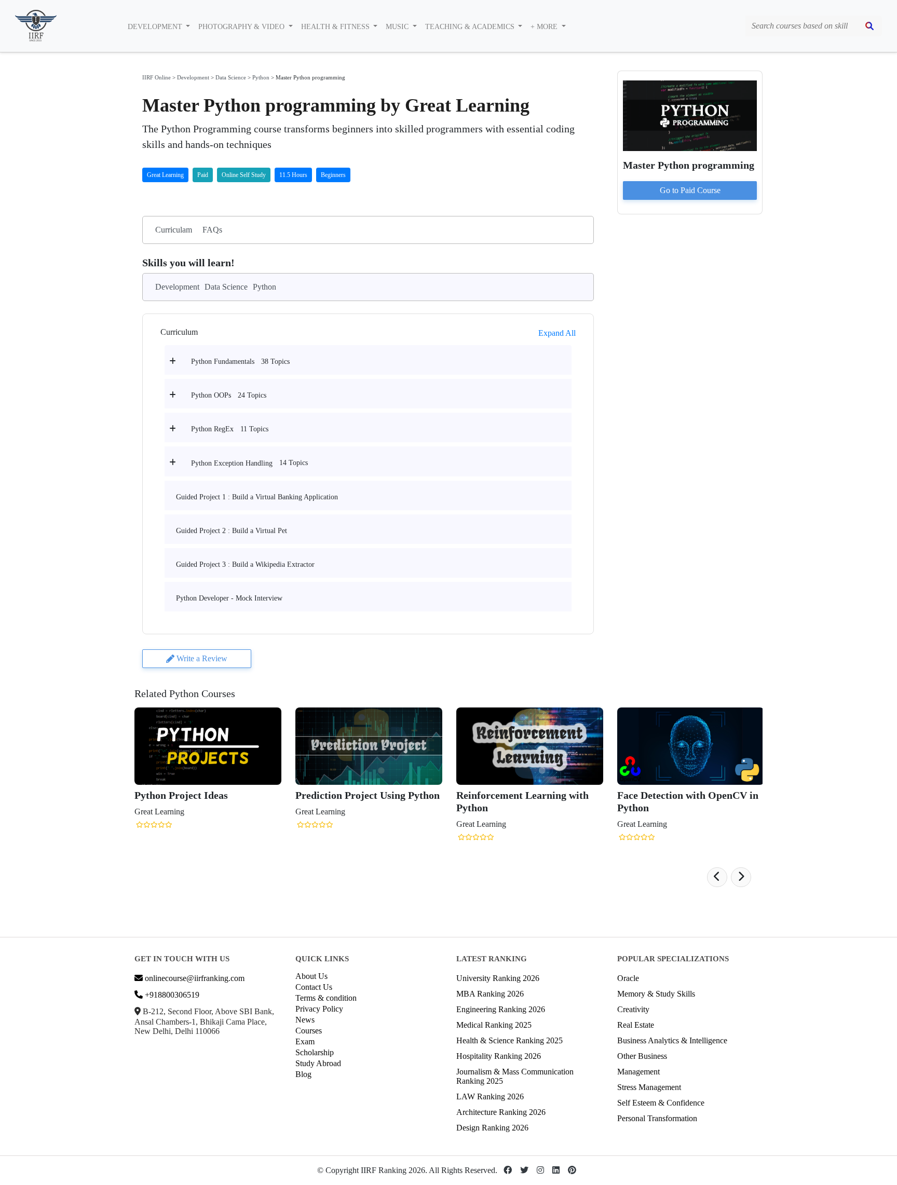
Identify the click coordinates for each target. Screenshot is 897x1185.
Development (193, 77)
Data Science (230, 77)
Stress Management (649, 1087)
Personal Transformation (657, 1118)
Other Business (642, 1056)
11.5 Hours (293, 175)
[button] (717, 877)
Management (638, 1071)
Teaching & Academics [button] (471, 27)
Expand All (557, 333)
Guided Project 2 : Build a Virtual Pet (231, 531)
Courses (308, 1030)
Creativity (633, 1009)
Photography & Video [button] (242, 27)
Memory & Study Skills (656, 993)
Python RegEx (212, 429)
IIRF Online (156, 77)
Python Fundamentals (222, 361)
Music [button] (398, 27)
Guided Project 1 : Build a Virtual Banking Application (257, 497)
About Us (311, 976)
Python (260, 77)
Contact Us (313, 987)
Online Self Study (244, 175)
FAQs (212, 229)
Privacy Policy (319, 1008)
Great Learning (165, 175)
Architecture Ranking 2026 (501, 1112)
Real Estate (635, 1024)
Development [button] (156, 27)
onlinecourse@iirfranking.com (193, 978)
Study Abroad (318, 1063)
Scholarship (314, 1052)
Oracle (628, 978)
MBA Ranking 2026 (490, 993)
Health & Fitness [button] (336, 27)
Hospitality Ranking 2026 (498, 1056)
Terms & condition (326, 997)
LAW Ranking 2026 (490, 1096)
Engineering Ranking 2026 (500, 1009)
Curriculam (173, 229)
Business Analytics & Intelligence (672, 1040)
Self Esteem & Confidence (660, 1102)
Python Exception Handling (232, 463)
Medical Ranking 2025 (494, 1024)
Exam (305, 1041)
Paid (202, 175)
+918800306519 (171, 994)
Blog (303, 1074)
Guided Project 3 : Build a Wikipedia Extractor (245, 564)
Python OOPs (211, 395)
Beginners (333, 175)
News (305, 1019)
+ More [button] (545, 27)
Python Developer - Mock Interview (229, 598)
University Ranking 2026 (497, 978)
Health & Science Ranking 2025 (509, 1040)
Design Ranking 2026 (492, 1127)
